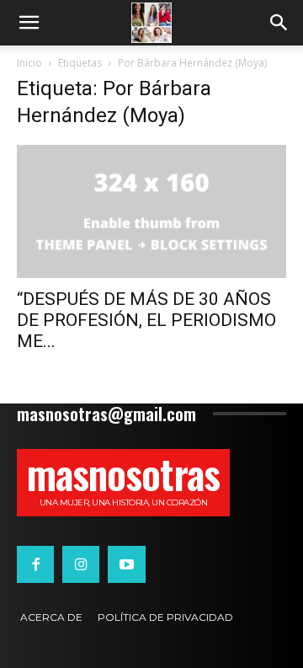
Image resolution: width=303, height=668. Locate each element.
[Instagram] (80, 564)
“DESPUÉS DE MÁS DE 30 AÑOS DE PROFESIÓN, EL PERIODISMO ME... (146, 320)
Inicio (29, 63)
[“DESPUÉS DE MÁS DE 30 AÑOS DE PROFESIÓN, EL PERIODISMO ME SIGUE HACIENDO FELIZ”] (151, 211)
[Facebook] (35, 564)
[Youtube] (126, 564)
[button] (29, 22)
